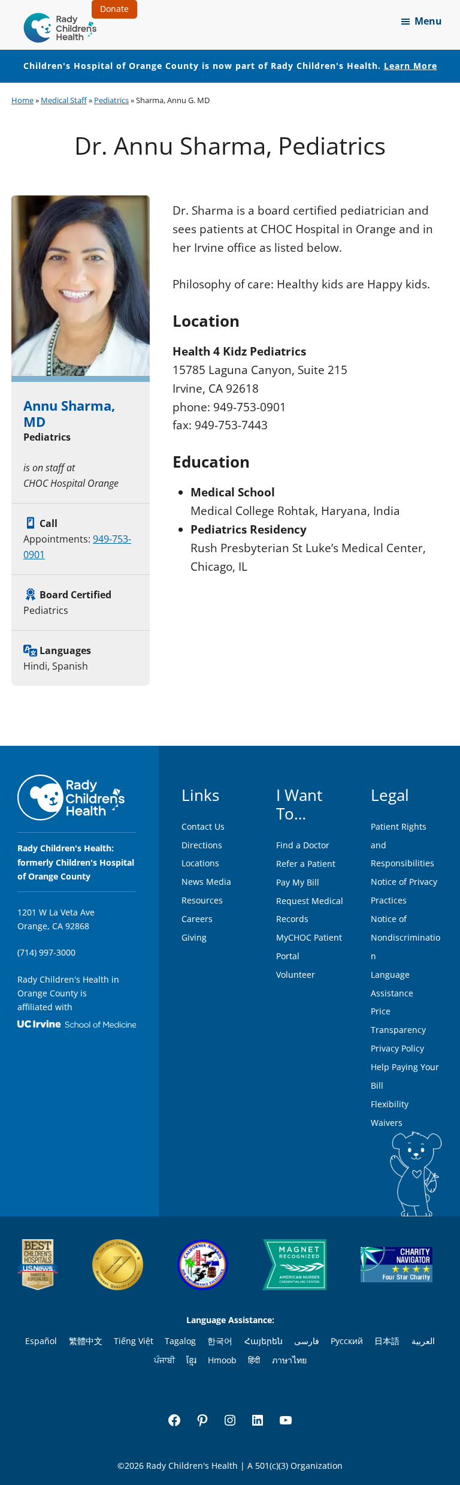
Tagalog (180, 1341)
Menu (428, 21)
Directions (201, 845)
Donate (114, 8)
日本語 (387, 1341)
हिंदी (254, 1360)
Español (41, 1341)
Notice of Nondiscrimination (405, 937)
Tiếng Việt (133, 1341)
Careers (197, 918)
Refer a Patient (305, 863)
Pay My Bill (297, 882)
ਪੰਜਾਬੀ (164, 1360)
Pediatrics (111, 100)
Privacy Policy (397, 1048)
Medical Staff (64, 100)
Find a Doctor (302, 845)
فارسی (306, 1341)
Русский (347, 1341)
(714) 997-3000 (46, 952)
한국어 (219, 1341)
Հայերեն (263, 1341)
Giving (194, 937)
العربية (423, 1341)
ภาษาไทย (289, 1360)
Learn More (410, 65)
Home (22, 100)
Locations (200, 863)
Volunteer (295, 974)
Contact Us (203, 826)
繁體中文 (85, 1341)
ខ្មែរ (191, 1360)
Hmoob (222, 1360)
